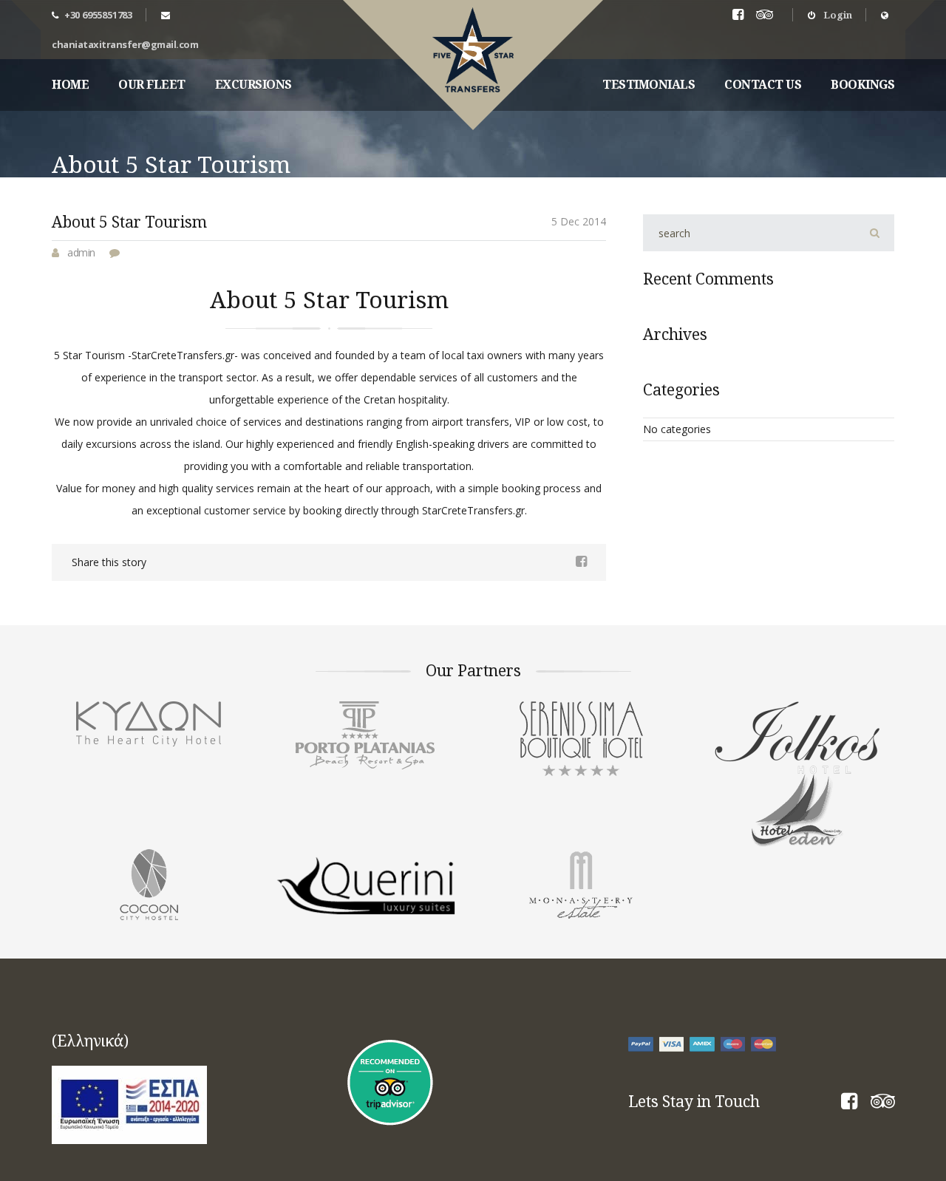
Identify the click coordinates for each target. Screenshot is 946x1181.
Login (836, 14)
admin (81, 252)
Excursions (253, 84)
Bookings (862, 84)
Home (70, 84)
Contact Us (762, 84)
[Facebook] (849, 1104)
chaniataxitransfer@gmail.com (125, 44)
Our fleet (152, 84)
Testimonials (648, 84)
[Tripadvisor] (767, 15)
